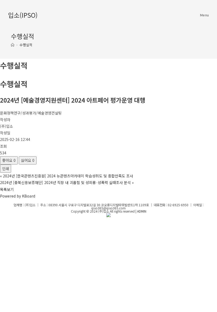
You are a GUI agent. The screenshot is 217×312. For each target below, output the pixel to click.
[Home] (12, 44)
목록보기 (7, 189)
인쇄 (5, 168)
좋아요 (9, 160)
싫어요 (27, 160)
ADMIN (141, 211)
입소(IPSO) (23, 15)
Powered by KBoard (17, 196)
